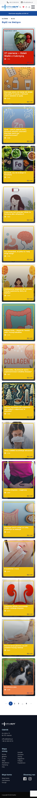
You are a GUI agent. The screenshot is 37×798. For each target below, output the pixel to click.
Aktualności (5, 763)
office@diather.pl (7, 739)
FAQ (3, 767)
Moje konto (5, 778)
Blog (13, 18)
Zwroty (20, 756)
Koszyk (4, 782)
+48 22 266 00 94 (7, 741)
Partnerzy (5, 765)
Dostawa (20, 754)
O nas (4, 758)
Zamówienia (6, 780)
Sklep (3, 761)
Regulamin (21, 759)
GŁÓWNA (5, 18)
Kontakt (20, 752)
